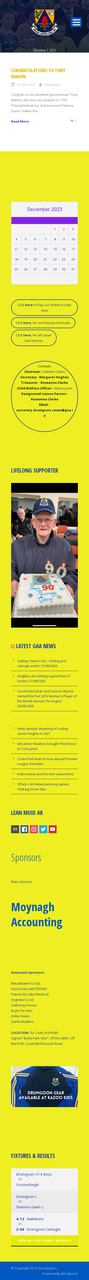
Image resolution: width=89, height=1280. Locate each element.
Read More (20, 121)
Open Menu (76, 22)
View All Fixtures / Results (44, 1240)
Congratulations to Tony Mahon (38, 73)
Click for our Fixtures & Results (43, 322)
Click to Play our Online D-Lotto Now (44, 308)
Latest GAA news (36, 646)
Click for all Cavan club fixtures (34, 338)
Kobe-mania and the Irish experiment (45, 774)
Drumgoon (52, 84)
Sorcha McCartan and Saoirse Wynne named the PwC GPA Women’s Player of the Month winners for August (47, 696)
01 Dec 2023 (26, 84)
